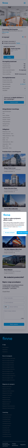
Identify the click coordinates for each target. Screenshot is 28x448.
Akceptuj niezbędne (10, 232)
